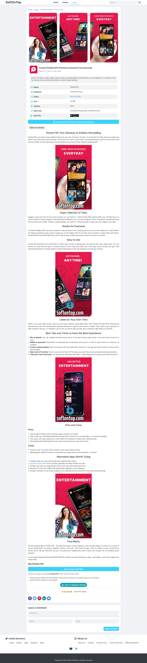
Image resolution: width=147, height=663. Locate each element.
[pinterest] (39, 598)
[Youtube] (71, 649)
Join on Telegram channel (75, 585)
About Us (81, 643)
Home (55, 2)
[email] (49, 598)
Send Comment (111, 629)
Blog (42, 643)
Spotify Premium (36, 463)
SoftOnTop (13, 2)
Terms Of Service (116, 643)
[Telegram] (76, 649)
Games (65, 2)
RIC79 (73, 656)
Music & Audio (47, 10)
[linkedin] (44, 598)
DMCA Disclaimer (132, 643)
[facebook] (30, 598)
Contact (91, 643)
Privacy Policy (101, 643)
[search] (140, 2)
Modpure (34, 643)
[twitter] (35, 598)
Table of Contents (36, 128)
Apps (75, 2)
